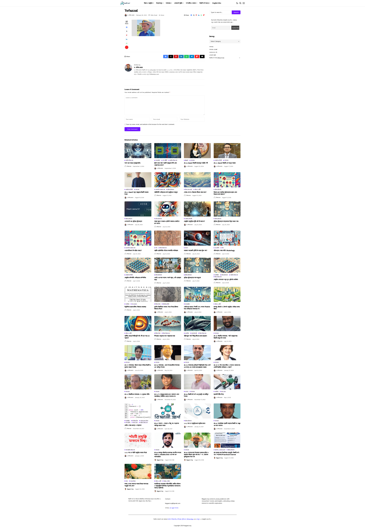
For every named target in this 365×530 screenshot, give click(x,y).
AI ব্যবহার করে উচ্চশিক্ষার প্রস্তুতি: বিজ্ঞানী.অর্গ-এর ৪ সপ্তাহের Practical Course (227, 453)
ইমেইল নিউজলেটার (172, 519)
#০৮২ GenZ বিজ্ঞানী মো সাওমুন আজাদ (225, 163)
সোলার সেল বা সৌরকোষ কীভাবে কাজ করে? (195, 192)
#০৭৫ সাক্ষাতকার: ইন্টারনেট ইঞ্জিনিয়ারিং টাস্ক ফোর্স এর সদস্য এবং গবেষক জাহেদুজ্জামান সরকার (197, 366)
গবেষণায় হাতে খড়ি (213, 52)
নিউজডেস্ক (129, 166)
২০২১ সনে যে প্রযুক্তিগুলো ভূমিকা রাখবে (194, 423)
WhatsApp (190, 519)
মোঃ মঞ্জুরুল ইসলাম (173, 508)
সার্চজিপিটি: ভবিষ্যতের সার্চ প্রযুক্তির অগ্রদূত (166, 192)
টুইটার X (184, 519)
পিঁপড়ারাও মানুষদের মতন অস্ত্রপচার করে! (164, 336)
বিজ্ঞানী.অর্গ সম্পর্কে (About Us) (216, 58)
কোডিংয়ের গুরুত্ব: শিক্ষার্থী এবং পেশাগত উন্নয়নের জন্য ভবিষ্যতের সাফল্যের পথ (197, 308)
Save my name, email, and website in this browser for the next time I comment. (150, 124)
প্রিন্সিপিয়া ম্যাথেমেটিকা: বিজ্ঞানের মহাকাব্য (135, 307)
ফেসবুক (198, 519)
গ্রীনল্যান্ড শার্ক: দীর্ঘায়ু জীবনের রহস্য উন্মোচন (195, 336)
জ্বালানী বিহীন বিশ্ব (219, 394)
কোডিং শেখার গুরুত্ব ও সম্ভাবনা (133, 425)
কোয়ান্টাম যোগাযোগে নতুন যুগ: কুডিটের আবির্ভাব (226, 279)
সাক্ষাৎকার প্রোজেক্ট (213, 49)
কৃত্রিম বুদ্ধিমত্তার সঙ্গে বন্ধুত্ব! (192, 278)
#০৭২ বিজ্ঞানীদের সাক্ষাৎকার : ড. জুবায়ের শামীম (137, 394)
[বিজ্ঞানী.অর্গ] (125, 3)
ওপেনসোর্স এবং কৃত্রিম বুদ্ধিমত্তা (133, 221)
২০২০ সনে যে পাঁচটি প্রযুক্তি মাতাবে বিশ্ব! (136, 452)
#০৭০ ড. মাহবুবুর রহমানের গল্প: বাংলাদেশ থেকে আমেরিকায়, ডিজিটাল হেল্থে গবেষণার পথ (166, 395)
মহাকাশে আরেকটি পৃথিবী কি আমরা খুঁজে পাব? (195, 250)
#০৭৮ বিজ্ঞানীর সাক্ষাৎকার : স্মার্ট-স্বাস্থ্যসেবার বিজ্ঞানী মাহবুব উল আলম (225, 337)
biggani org (160, 460)
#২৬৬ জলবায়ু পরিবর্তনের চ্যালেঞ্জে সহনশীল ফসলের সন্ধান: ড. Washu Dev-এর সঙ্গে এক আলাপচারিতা (167, 454)
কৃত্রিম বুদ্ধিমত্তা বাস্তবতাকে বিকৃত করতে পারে (226, 221)
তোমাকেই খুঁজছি (212, 55)
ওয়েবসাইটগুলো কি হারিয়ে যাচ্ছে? (133, 250)
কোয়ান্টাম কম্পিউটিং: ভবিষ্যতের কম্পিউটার (135, 278)
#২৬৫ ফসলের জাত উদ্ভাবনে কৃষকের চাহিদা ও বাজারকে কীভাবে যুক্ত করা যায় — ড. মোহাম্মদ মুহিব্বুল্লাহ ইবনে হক (196, 454)
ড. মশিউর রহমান (130, 15)
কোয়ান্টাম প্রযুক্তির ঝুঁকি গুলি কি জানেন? (194, 221)
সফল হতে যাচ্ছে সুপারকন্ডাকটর (132, 163)
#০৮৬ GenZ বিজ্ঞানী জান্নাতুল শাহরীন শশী (196, 163)
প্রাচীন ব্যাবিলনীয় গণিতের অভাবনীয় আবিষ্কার (166, 250)
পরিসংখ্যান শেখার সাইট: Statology (224, 250)
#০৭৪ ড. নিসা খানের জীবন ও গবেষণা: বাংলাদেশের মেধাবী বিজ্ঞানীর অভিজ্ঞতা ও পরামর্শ (227, 366)
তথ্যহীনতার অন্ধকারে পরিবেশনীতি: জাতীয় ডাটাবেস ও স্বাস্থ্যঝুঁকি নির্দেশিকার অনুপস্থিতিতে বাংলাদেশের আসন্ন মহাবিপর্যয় (167, 486)
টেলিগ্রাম (179, 519)
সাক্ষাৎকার (211, 46)
